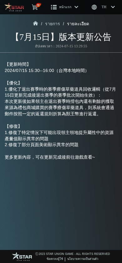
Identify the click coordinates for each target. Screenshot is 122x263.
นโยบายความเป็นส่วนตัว (82, 259)
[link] (35, 24)
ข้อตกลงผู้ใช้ (55, 259)
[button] (65, 7)
